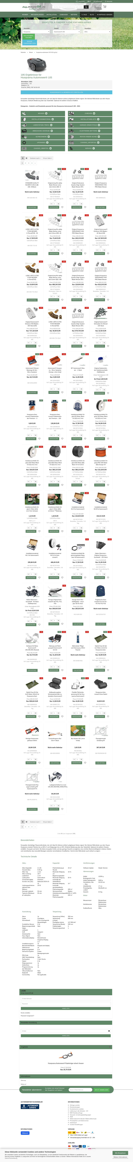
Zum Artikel (32, 207)
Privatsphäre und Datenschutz (79, 1120)
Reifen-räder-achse (90, 136)
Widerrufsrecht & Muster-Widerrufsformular (83, 1118)
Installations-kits (90, 119)
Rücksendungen (75, 1107)
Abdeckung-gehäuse (42, 131)
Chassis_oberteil (42, 148)
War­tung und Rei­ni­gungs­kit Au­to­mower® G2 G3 (55, 647)
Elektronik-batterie (90, 131)
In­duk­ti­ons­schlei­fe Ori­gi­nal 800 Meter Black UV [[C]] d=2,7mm (55, 462)
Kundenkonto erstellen (77, 1109)
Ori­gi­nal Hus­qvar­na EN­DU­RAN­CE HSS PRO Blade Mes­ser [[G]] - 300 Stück (101, 277)
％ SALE (84, 14)
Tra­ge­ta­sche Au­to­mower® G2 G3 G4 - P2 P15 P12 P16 (100, 601)
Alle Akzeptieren (120, 1153)
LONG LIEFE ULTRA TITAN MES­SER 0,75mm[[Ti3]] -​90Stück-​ (55, 323)
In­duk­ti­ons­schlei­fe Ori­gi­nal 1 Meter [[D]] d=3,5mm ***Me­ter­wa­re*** (55, 509)
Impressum (73, 1122)
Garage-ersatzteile (90, 125)
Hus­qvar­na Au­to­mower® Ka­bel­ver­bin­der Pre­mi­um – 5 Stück (32, 416)
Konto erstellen (25, 1013)
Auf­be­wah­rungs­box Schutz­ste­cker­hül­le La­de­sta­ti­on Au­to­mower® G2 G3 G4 (55, 694)
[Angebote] (110, 1047)
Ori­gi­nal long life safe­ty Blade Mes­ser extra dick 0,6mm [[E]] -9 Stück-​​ (55, 185)
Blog (92, 14)
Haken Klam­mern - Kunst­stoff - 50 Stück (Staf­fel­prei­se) (32, 601)
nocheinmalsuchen (29, 36)
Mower (25, 14)
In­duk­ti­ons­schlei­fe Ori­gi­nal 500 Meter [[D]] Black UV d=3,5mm (78, 462)
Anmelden (66, 1008)
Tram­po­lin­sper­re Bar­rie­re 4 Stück (55, 739)
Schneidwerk (42, 136)
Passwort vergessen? (27, 1016)
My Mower (82, 1)
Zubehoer (64, 14)
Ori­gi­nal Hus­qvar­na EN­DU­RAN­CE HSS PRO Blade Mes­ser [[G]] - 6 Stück (101, 185)
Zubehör (90, 113)
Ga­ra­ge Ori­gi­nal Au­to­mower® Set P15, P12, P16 (55, 601)
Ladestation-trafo (42, 125)
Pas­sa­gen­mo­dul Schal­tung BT (101, 739)
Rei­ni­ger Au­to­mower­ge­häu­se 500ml (32, 739)
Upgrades (42, 142)
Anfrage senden (75, 1105)
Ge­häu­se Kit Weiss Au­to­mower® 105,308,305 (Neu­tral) (32, 647)
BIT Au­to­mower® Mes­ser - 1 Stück (78, 369)
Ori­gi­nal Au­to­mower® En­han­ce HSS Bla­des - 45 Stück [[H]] (101, 231)
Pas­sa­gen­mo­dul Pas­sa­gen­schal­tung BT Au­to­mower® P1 (32, 786)
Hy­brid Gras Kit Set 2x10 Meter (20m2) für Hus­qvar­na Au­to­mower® (32, 694)
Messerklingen (37, 14)
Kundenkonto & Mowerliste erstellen (66, 92)
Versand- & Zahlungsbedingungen (80, 1115)
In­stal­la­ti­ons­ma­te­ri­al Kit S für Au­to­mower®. (78, 508)
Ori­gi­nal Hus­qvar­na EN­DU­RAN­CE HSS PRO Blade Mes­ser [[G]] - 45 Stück (78, 231)
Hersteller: (27, 28)
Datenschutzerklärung (11, 1158)
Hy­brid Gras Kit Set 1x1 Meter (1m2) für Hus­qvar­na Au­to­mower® (101, 647)
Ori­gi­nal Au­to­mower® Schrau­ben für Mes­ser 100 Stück (101, 323)
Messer (42, 113)
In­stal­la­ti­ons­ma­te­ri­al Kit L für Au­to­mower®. (32, 554)
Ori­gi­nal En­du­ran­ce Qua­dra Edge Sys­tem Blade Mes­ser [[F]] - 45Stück (78, 277)
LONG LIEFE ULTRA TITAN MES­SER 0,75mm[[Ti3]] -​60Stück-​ (32, 277)
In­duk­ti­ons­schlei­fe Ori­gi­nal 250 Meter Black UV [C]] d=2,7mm (32, 462)
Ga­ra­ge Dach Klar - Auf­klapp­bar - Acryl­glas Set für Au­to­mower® (78, 601)
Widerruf (23, 1084)
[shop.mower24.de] (34, 7)
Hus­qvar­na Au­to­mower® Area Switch (100, 693)
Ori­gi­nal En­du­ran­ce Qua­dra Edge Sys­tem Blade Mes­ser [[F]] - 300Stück (78, 323)
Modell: (56, 28)
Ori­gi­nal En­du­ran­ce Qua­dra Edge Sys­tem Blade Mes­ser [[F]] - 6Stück (78, 185)
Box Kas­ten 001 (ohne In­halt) (78, 739)
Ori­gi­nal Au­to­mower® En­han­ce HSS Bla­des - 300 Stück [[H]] (32, 323)
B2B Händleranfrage (76, 1113)
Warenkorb (54, 207)
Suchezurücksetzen (30, 42)
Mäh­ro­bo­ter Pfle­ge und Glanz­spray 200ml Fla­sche (78, 647)
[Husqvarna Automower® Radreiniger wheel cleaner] (66, 1055)
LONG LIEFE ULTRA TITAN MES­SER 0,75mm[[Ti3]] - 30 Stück (32, 231)
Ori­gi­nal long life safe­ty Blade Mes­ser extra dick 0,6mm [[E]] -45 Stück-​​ (55, 231)
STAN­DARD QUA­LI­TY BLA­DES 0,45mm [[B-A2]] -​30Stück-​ (32, 185)
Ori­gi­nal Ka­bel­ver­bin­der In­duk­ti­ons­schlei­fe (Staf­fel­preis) (100, 370)
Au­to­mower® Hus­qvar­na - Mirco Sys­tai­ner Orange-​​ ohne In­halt (55, 370)
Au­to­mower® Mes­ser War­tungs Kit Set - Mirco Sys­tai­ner (32, 370)
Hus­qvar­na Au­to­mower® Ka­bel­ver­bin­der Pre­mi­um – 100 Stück (55, 416)
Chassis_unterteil (90, 142)
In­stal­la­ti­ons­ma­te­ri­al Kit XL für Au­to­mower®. (55, 555)
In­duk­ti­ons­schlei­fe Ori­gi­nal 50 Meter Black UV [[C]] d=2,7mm (78, 416)
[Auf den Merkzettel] (62, 207)
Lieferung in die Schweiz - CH (79, 1111)
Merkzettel (109, 1)
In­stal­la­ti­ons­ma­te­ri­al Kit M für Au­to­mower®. (101, 508)
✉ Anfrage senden (104, 14)
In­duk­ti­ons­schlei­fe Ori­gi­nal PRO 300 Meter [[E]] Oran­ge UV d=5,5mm (101, 462)
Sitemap (23, 1080)
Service (89, 148)
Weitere (74, 14)
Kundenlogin (98, 1)
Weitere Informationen (120, 1157)
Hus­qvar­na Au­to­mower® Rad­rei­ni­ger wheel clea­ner (66, 1063)
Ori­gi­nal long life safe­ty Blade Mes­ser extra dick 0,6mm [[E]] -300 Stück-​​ (55, 277)
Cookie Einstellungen (76, 1124)
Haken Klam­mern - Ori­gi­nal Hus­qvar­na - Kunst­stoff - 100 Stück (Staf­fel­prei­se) (101, 555)
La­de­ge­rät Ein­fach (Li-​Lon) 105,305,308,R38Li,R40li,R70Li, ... (58, 786)
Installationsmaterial (42, 119)
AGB (71, 1117)
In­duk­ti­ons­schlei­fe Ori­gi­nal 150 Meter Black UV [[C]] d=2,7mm (101, 416)
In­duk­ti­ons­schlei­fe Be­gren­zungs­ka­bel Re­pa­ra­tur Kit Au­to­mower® (78, 555)
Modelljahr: (88, 28)
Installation (52, 14)
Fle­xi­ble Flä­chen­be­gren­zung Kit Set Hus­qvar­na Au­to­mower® (78, 694)
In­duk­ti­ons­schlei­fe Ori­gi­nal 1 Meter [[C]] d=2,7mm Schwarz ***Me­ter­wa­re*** (32, 509)
